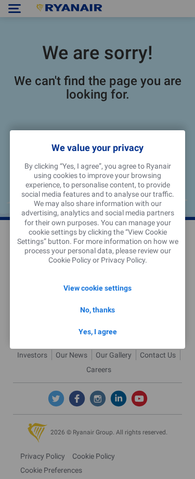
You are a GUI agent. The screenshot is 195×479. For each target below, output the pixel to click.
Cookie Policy (69, 260)
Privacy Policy (123, 260)
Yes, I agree (98, 331)
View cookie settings (97, 288)
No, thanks (97, 310)
